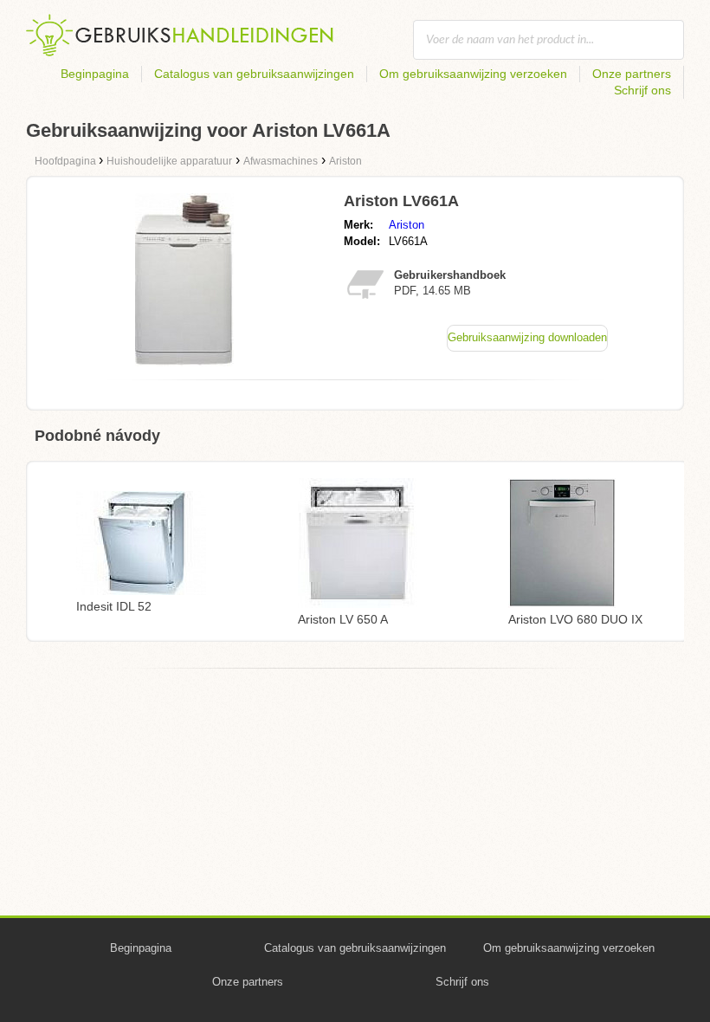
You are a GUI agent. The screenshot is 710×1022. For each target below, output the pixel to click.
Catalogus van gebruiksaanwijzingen (254, 74)
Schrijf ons (642, 90)
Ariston (406, 224)
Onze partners (631, 74)
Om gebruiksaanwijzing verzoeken (473, 74)
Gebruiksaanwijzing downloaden (527, 337)
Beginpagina (95, 74)
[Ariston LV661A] (184, 361)
